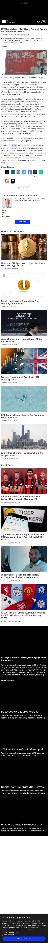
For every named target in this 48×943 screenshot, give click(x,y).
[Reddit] (7, 181)
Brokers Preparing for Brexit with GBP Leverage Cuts (20, 378)
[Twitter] (7, 172)
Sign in (43, 22)
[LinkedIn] (13, 172)
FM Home (2, 26)
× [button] (45, 916)
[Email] (18, 172)
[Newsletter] (38, 22)
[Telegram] (24, 172)
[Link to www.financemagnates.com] (24, 247)
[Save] (13, 182)
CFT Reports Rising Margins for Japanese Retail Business (22, 416)
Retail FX (7, 26)
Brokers (12, 26)
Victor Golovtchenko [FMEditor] (24, 35)
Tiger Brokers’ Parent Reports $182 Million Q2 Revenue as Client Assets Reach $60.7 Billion (22, 537)
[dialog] (24, 928)
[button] (24, 934)
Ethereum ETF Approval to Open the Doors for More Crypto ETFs (23, 264)
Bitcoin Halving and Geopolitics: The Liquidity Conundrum (20, 302)
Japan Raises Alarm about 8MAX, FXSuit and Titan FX (22, 340)
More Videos (7, 681)
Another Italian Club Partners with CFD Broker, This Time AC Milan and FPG (21, 497)
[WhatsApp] (41, 172)
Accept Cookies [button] (24, 939)
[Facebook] (30, 172)
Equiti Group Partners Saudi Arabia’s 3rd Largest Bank (22, 454)
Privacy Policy (19, 932)
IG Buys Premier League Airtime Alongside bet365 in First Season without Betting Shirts (23, 615)
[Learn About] (35, 174)
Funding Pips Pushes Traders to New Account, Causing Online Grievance (20, 576)
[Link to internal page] (7, 203)
